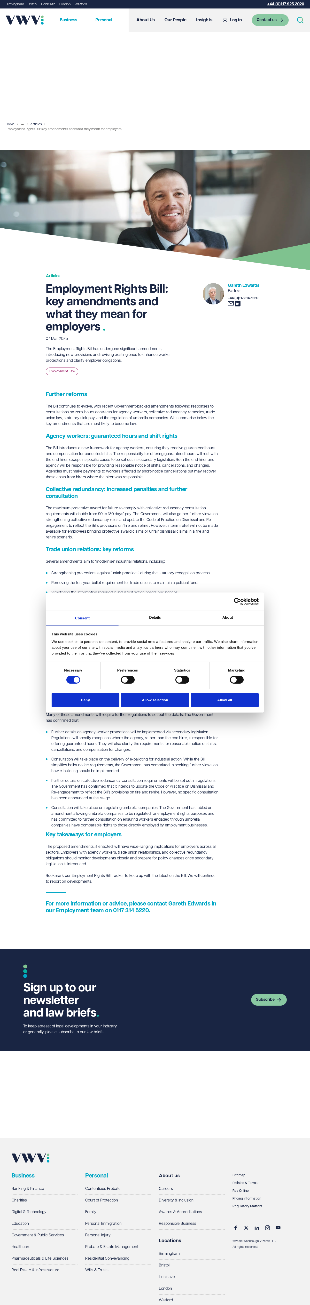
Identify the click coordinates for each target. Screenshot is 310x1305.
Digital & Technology (29, 1212)
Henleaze (48, 4)
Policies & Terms (244, 1183)
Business (68, 20)
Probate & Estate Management (111, 1247)
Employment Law (62, 371)
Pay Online (240, 1191)
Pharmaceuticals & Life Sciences (40, 1259)
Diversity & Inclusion (176, 1200)
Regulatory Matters (247, 1206)
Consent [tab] (82, 618)
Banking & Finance (28, 1189)
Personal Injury (98, 1235)
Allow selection (155, 700)
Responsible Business (177, 1224)
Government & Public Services (38, 1235)
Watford (81, 4)
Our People (175, 20)
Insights (204, 20)
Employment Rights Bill (91, 876)
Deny (85, 700)
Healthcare (21, 1247)
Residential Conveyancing (107, 1259)
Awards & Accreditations (180, 1212)
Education (20, 1224)
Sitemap (238, 1175)
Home (10, 124)
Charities (19, 1200)
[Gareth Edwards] (213, 293)
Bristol (32, 4)
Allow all (224, 700)
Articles (36, 124)
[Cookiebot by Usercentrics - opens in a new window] (237, 601)
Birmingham (15, 4)
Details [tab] (155, 617)
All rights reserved (244, 1247)
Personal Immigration (103, 1224)
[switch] (128, 680)
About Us (145, 20)
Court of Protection (101, 1200)
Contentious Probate (103, 1189)
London (65, 4)
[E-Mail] (231, 303)
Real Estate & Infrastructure (35, 1270)
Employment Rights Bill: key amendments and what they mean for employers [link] (64, 129)
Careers (166, 1189)
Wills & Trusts (96, 1270)
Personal (103, 20)
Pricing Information (246, 1198)
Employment (72, 910)
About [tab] (227, 617)
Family (90, 1212)
